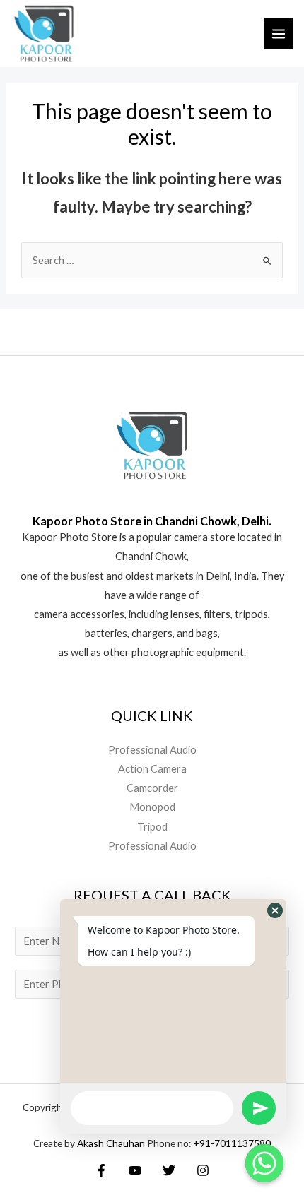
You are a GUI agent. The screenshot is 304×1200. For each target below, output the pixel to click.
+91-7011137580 (232, 1143)
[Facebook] (101, 1170)
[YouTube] (135, 1170)
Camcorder (152, 788)
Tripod (152, 827)
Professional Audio (152, 750)
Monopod (152, 807)
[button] (275, 910)
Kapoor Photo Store (69, 537)
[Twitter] (169, 1170)
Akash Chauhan (112, 1143)
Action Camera (152, 769)
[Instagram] (203, 1170)
